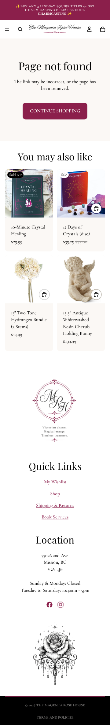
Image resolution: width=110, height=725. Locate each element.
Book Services (55, 517)
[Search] (20, 29)
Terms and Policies (55, 717)
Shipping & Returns (55, 505)
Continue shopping (55, 111)
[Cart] (102, 29)
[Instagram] (60, 604)
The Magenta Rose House (60, 705)
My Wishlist (55, 482)
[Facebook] (49, 604)
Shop (55, 493)
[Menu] (7, 29)
